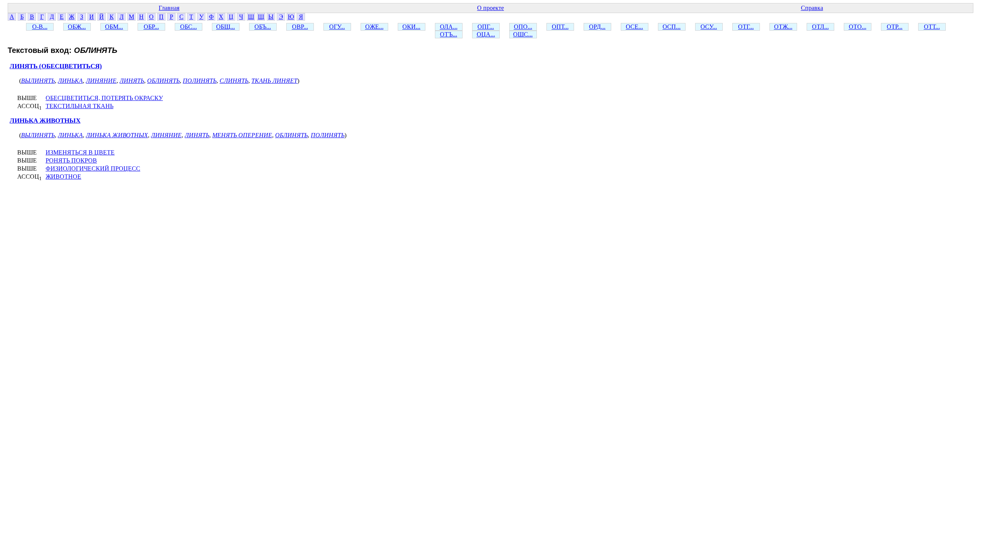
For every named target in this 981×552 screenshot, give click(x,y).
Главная (169, 8)
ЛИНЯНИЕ (101, 80)
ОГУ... (337, 26)
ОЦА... (486, 34)
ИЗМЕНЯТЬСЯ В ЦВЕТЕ (80, 152)
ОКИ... (411, 26)
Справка (812, 8)
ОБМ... (114, 26)
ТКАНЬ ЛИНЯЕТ (274, 80)
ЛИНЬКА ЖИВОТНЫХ (45, 120)
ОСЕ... (634, 26)
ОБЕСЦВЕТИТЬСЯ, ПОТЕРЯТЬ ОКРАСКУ (104, 98)
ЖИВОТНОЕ (63, 176)
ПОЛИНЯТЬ (200, 80)
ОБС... (188, 26)
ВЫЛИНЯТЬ (38, 80)
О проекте (490, 8)
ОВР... (300, 26)
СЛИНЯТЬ (234, 80)
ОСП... (672, 26)
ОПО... (523, 26)
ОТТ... (932, 26)
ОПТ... (560, 26)
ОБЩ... (225, 26)
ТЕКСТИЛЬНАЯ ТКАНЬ (79, 106)
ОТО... (857, 26)
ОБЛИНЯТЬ (163, 80)
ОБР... (151, 26)
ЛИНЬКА (70, 80)
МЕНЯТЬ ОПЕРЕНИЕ (242, 135)
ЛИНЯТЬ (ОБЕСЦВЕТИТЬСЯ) (56, 66)
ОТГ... (746, 26)
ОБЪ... (262, 26)
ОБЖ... (77, 26)
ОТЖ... (783, 26)
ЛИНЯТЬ (132, 80)
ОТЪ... (448, 34)
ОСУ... (708, 26)
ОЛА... (449, 26)
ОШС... (523, 34)
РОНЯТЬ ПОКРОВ (71, 160)
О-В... (40, 26)
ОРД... (597, 26)
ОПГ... (485, 26)
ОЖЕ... (374, 26)
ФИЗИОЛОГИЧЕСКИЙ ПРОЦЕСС (93, 168)
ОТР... (894, 26)
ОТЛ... (820, 26)
